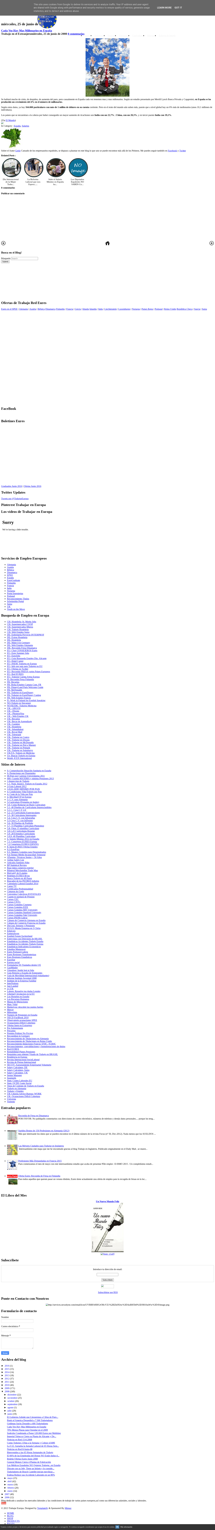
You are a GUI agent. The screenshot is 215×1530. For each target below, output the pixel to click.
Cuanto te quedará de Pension (21, 896)
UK (9, 606)
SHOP (10, 1518)
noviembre (12, 1398)
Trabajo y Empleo (15, 1091)
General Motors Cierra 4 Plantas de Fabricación (29, 1462)
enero (10, 1491)
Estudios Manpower (16, 949)
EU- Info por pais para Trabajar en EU (25, 666)
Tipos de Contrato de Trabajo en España (25, 1086)
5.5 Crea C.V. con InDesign (20, 820)
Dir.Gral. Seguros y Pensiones (21, 925)
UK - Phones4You (15, 713)
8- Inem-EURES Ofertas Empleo (22, 847)
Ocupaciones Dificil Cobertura (21, 1023)
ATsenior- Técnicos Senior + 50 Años (24, 857)
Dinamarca (50, 309)
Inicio (87, 35)
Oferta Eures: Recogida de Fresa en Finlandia (39, 1176)
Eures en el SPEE (9, 309)
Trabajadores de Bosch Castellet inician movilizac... (31, 1471)
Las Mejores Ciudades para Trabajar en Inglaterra (41, 1146)
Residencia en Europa (17, 1057)
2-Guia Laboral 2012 (16, 786)
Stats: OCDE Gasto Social (19, 1083)
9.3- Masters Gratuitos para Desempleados (26, 852)
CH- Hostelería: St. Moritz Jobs (21, 621)
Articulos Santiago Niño (18, 862)
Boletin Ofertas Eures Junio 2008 (22, 1459)
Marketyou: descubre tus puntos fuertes (25, 1007)
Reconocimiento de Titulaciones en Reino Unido (29, 1041)
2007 (7, 1494)
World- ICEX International (19, 758)
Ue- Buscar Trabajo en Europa (21, 755)
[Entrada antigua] (211, 244)
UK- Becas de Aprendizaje (19, 721)
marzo (10, 1484)
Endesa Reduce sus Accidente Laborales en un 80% (31, 1475)
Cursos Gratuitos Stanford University (24, 912)
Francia (111, 35)
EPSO (10, 575)
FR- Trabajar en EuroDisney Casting (24, 695)
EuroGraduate (13, 580)
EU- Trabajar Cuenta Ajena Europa (23, 677)
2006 (7, 1497)
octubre (11, 1401)
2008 (7, 1391)
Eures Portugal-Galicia (17, 952)
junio (10, 1414)
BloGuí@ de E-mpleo (17, 873)
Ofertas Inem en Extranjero (19, 1025)
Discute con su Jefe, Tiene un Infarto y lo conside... (30, 1468)
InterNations (12, 983)
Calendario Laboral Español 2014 (22, 883)
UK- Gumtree (13, 724)
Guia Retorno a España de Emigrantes (24, 973)
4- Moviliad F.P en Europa (19, 797)
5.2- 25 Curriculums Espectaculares (23, 812)
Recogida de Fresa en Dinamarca (33, 1115)
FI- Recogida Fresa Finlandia (20, 679)
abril (9, 1481)
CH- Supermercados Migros (20, 627)
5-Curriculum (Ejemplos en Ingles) (23, 802)
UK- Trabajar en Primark (18, 747)
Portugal (158, 309)
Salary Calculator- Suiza (18, 1070)
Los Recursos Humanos (18, 999)
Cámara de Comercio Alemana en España (26, 920)
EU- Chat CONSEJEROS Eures (22, 650)
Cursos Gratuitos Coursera (19, 904)
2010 (7, 1385)
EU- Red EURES (15, 674)
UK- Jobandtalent (15, 729)
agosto (10, 1407)
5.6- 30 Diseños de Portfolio (20, 823)
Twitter (182, 150)
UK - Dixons (13, 711)
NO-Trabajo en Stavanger (19, 703)
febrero (11, 1488)
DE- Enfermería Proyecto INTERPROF (25, 635)
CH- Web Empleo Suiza (18, 632)
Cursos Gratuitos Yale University (22, 915)
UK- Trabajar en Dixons (18, 740)
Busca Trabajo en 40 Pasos (19, 878)
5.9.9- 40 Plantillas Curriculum (21, 836)
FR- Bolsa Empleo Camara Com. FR (24, 684)
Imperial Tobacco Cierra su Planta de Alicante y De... (31, 1436)
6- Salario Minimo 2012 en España (23, 839)
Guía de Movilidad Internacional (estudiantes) (28, 975)
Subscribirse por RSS (108, 1292)
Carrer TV (12, 886)
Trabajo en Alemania (16, 1088)
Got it (178, 7)
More (3, 1503)
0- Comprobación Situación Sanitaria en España (29, 770)
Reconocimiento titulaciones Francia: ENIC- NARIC (31, 1044)
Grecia (78, 309)
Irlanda (85, 309)
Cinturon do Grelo (15, 891)
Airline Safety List (15, 860)
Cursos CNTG (14, 902)
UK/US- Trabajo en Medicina (21, 753)
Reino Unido (170, 309)
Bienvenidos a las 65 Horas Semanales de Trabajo (30, 1452)
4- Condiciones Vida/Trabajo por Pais (24, 791)
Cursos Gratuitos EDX (17, 907)
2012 (7, 1378)
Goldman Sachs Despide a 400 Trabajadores (27, 1423)
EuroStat (11, 960)
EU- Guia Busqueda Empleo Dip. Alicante (27, 658)
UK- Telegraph (14, 734)
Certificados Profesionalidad (20, 889)
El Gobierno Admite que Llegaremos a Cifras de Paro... (32, 1417)
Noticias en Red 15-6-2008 (19, 1439)
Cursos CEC (13, 899)
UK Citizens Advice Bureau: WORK (24, 1093)
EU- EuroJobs (13, 656)
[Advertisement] (107, 283)
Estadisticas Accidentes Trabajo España (25, 941)
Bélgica (41, 309)
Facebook (172, 150)
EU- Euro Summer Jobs (18, 653)
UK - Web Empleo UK (18, 716)
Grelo (17, 150)
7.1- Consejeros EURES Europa (22, 841)
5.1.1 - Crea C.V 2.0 (16, 810)
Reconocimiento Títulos (18, 598)
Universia (11, 1099)
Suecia (197, 309)
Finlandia (60, 309)
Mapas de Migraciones (17, 1002)
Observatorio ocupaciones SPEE (22, 1020)
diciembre (12, 1394)
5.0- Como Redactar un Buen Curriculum (26, 805)
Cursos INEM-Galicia (17, 917)
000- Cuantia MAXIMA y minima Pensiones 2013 (30, 778)
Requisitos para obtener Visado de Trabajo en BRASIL (32, 1054)
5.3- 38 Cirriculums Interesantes (21, 815)
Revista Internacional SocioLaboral (23, 1059)
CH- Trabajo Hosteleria (18, 629)
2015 (7, 1369)
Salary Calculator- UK (17, 1072)
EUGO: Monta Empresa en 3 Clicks (24, 928)
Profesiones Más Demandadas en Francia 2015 (40, 1161)
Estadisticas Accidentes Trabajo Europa (25, 944)
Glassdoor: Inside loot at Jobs (20, 970)
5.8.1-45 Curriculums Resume (21, 831)
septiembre (12, 1404)
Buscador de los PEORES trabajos (23, 881)
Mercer (10, 1009)
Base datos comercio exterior (20, 868)
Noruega (136, 309)
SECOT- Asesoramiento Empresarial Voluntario (29, 1065)
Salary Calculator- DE (17, 1067)
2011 (7, 1382)
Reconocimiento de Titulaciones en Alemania (28, 1038)
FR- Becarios (13, 682)
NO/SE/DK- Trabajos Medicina (21, 705)
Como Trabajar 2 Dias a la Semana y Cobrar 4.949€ (31, 1443)
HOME (10, 1513)
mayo (10, 1478)
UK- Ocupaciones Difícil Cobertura (23, 1096)
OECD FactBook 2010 (18, 1017)
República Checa (184, 309)
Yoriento (11, 1101)
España (17, 126)
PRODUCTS (13, 1521)
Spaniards (11, 1078)
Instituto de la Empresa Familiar (21, 981)
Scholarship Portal (15, 601)
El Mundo (10, 120)
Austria (32, 309)
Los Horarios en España (18, 996)
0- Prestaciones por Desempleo (21, 773)
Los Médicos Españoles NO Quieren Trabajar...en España (33, 1465)
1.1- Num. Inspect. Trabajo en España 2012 (27, 784)
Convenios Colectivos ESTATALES (24, 894)
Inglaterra (98, 35)
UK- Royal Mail (14, 732)
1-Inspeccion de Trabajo (18, 781)
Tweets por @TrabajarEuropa (15, 498)
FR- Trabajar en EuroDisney (20, 692)
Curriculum (137, 35)
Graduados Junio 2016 (11, 486)
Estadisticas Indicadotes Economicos (24, 946)
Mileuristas (12, 1012)
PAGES (10, 1523)
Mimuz (68, 1508)
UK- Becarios (13, 719)
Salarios (25, 126)
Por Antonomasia (15, 1028)
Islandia (93, 309)
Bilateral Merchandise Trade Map (22, 870)
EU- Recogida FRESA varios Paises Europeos (28, 671)
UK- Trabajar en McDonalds (20, 742)
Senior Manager (14, 1075)
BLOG (10, 1516)
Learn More (164, 7)
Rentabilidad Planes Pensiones (21, 1051)
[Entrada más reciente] (3, 244)
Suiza (204, 309)
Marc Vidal (12, 1004)
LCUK (10, 988)
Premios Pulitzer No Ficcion (20, 1033)
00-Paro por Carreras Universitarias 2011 (26, 776)
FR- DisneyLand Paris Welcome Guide (25, 687)
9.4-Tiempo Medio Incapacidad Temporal (26, 854)
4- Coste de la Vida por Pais (20, 794)
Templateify (42, 1508)
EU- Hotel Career (15, 661)
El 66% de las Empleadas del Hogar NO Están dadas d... (33, 1455)
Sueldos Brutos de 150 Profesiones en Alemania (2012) (43, 1130)
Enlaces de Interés (167, 35)
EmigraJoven (13, 933)
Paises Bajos (147, 309)
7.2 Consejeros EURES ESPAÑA (23, 844)
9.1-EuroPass (13, 849)
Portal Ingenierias (15, 593)
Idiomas (150, 35)
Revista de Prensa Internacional (21, 1062)
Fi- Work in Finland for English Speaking (26, 700)
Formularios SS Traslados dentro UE (24, 965)
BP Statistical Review (17, 865)
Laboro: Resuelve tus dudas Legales (23, 991)
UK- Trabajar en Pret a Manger (21, 745)
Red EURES (13, 1049)
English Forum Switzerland (19, 936)
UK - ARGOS (13, 708)
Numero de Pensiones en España (22, 1015)
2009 (7, 1388)
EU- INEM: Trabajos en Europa (22, 663)
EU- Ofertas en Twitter (17, 669)
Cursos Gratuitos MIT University (22, 910)
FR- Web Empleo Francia (19, 698)
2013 (7, 1375)
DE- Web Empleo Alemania (20, 645)
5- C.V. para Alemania (17, 799)
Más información (126, 1527)
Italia (100, 309)
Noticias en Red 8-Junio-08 (19, 1449)
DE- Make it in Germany (18, 642)
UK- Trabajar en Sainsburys (20, 750)
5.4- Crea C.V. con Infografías (21, 818)
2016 (7, 1366)
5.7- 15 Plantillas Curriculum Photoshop (25, 826)
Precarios (11, 1030)
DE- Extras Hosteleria (17, 637)
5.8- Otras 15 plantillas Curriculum (23, 828)
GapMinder (12, 967)
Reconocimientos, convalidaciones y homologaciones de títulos (36, 1046)
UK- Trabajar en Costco (18, 737)
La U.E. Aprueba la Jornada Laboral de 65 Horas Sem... (33, 1446)
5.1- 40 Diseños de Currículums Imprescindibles (29, 807)
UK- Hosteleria (14, 726)
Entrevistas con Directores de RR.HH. (24, 938)
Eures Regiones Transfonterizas (21, 954)
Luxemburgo (124, 309)
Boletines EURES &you (18, 875)
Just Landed (12, 986)
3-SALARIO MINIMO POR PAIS (23, 789)
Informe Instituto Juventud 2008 (22, 978)
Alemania (123, 35)
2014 (7, 1372)
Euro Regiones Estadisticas (19, 957)
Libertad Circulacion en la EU (21, 994)
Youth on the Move (16, 609)
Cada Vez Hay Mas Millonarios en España (26, 30)
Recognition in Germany (18, 1036)
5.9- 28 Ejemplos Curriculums (21, 833)
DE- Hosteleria (14, 640)
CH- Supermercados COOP (20, 624)
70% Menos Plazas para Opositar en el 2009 (27, 1430)
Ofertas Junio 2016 (32, 486)
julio (9, 1410)
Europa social (13, 962)
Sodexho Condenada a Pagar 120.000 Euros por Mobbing (34, 1433)
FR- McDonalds (14, 690)
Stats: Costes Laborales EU (19, 1080)
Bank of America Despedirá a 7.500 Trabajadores (30, 1420)
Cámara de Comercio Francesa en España (26, 923)
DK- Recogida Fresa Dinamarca (22, 648)
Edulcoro (11, 931)
